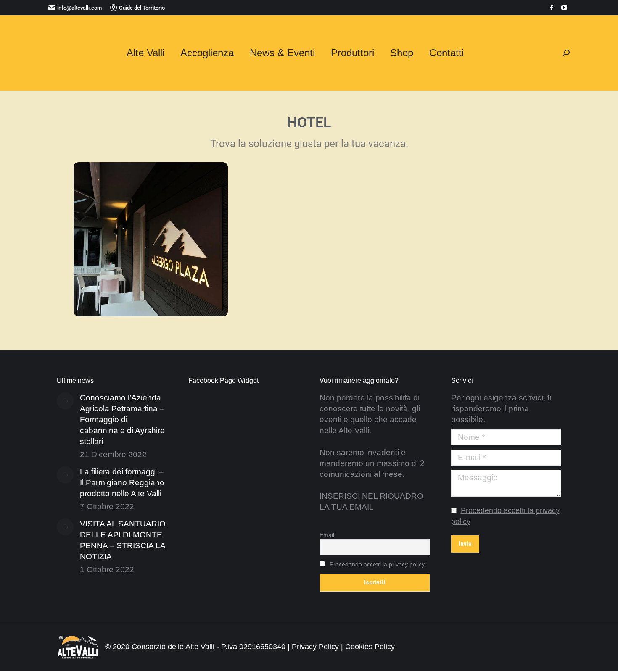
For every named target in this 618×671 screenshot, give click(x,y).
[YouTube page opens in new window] (564, 7)
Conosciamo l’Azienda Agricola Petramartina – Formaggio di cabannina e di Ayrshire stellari (122, 419)
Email (327, 535)
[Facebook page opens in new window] (551, 7)
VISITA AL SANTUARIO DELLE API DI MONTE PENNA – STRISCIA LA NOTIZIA (123, 540)
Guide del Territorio (142, 8)
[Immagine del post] (65, 400)
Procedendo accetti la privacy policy (377, 564)
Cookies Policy (370, 646)
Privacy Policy (315, 646)
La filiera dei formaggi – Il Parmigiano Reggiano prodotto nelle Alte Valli (122, 482)
